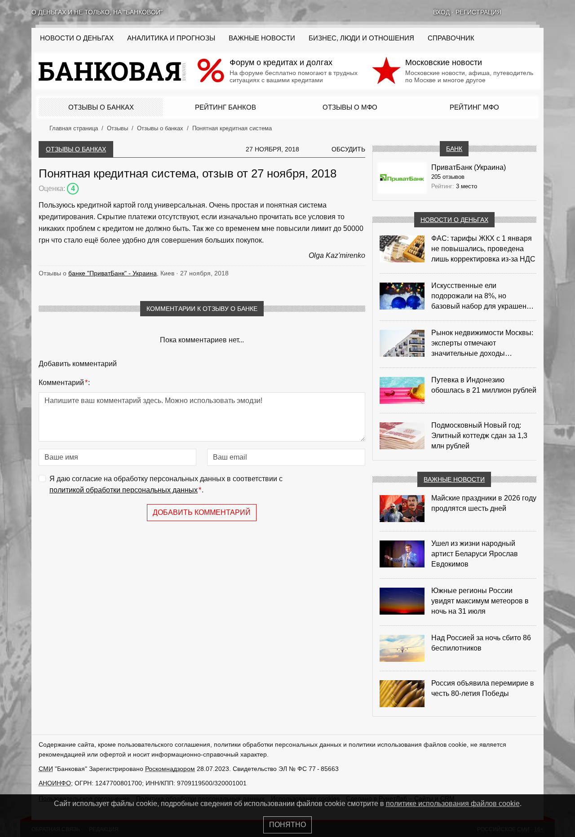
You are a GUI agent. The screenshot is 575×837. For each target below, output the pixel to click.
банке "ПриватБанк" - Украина (112, 273)
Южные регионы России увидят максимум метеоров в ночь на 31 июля (480, 601)
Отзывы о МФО (350, 107)
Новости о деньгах (454, 219)
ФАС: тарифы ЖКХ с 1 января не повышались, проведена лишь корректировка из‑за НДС (483, 249)
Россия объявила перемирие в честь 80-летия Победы (482, 688)
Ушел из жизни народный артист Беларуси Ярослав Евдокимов (474, 554)
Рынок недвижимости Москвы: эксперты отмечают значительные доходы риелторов (482, 344)
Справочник (451, 38)
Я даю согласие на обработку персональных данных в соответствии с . (166, 484)
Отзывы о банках (101, 107)
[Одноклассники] (528, 12)
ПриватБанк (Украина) (468, 167)
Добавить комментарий (202, 512)
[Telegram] (540, 12)
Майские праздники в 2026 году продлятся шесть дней (483, 503)
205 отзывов (447, 176)
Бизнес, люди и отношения (361, 38)
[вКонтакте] (516, 12)
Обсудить (348, 149)
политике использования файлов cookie (453, 803)
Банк (454, 148)
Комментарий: (64, 382)
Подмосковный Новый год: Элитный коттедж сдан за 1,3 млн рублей (479, 435)
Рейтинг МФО (474, 107)
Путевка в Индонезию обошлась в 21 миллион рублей (483, 385)
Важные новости (262, 38)
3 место (466, 186)
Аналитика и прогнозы (171, 38)
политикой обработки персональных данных (123, 490)
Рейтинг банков (225, 107)
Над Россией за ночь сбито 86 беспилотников (481, 643)
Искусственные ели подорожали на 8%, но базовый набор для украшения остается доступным (483, 296)
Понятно (287, 824)
